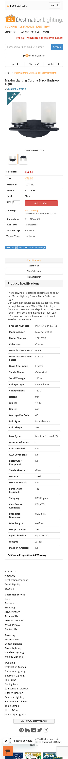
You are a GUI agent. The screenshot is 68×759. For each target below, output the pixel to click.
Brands (45, 31)
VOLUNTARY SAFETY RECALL (34, 721)
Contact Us (11, 629)
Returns (9, 603)
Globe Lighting (13, 648)
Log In (14, 64)
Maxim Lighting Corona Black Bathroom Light (35, 72)
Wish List (52, 64)
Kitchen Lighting (14, 692)
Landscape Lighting (15, 714)
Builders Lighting (14, 652)
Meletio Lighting (14, 656)
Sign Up (33, 64)
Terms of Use (12, 616)
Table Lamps (12, 705)
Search (57, 46)
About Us (35, 31)
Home (8, 72)
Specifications (34, 260)
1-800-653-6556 (18, 5)
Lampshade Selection (17, 688)
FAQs (8, 598)
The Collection (34, 271)
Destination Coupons (16, 580)
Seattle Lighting (13, 643)
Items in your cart (35, 55)
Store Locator (11, 31)
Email (22, 247)
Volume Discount (14, 620)
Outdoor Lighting (14, 697)
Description (34, 265)
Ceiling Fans (11, 684)
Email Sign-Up (12, 584)
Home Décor (11, 710)
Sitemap (9, 588)
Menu (55, 6)
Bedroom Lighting (15, 675)
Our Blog (24, 31)
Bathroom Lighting (15, 671)
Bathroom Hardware (16, 701)
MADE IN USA (12, 624)
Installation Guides (15, 667)
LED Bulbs (10, 679)
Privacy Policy (12, 611)
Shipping (10, 607)
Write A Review (36, 247)
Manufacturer (34, 276)
